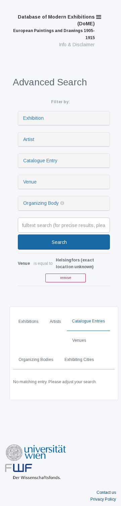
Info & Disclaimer (77, 44)
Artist (28, 139)
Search (59, 242)
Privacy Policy (103, 499)
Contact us (106, 492)
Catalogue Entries (88, 321)
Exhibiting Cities (79, 359)
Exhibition (33, 118)
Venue (30, 182)
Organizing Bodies (35, 359)
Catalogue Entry (40, 160)
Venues (79, 340)
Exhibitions (28, 321)
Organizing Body (41, 203)
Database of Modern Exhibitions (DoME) (54, 27)
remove (65, 278)
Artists (55, 321)
